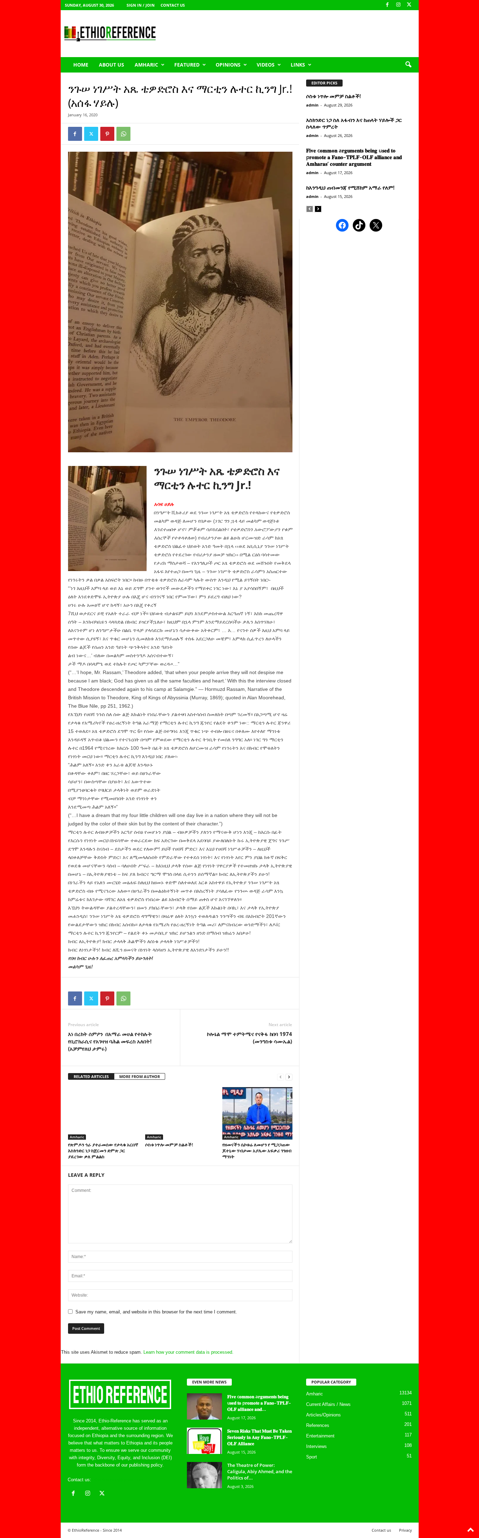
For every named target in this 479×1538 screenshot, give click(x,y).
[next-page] (288, 1076)
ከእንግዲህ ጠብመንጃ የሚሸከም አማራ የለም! (350, 187)
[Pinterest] (107, 134)
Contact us (173, 5)
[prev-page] (280, 1076)
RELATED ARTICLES (91, 1076)
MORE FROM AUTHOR (139, 1076)
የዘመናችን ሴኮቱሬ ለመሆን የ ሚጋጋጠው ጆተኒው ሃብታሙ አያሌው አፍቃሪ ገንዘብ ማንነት (256, 1150)
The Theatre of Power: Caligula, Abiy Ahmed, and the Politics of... (259, 1471)
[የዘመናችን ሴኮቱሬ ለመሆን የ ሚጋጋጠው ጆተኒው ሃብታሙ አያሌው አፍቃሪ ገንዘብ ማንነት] (257, 1113)
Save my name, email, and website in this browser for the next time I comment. (156, 1311)
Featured (187, 64)
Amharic (146, 64)
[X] (409, 5)
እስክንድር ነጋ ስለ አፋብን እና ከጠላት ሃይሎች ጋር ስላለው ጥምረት (354, 123)
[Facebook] (387, 5)
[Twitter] (91, 134)
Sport (311, 1457)
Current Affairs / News (328, 1404)
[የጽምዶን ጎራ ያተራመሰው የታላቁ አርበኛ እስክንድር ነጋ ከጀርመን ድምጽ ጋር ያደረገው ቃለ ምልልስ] (103, 1113)
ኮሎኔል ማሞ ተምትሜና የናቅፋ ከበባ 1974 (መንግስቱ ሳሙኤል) (249, 1037)
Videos (266, 64)
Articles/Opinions (323, 1414)
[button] (408, 65)
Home (80, 64)
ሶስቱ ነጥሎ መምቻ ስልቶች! (169, 1144)
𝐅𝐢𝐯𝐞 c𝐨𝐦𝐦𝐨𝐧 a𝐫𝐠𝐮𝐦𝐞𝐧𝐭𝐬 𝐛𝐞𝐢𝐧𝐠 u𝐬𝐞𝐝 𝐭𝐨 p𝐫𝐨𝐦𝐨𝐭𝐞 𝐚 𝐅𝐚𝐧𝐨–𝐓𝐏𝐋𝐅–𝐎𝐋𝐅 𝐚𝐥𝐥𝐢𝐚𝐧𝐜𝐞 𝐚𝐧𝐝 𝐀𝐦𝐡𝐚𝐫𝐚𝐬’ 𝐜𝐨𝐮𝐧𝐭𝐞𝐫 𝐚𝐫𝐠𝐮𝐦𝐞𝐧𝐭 (354, 157)
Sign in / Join (141, 5)
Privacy (405, 1530)
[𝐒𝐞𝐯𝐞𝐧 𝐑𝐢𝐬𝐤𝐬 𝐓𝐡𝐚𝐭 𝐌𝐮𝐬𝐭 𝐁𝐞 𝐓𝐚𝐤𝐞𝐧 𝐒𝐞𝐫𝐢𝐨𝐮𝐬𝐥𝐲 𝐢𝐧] (204, 1441)
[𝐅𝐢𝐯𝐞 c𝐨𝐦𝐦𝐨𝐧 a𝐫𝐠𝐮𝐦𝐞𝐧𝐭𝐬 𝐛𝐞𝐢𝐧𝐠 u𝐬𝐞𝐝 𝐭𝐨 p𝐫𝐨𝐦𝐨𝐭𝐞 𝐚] (204, 1406)
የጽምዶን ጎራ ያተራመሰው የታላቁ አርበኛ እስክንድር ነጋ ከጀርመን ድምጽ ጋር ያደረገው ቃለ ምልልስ (103, 1150)
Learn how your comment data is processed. (188, 1352)
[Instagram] (398, 5)
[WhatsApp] (123, 134)
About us (111, 64)
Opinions (228, 64)
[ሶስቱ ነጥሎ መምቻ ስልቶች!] (180, 1113)
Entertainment (320, 1436)
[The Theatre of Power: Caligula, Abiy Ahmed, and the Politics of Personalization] (204, 1475)
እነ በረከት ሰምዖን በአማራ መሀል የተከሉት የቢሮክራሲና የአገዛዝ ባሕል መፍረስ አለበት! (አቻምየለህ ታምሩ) (110, 1041)
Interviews (316, 1446)
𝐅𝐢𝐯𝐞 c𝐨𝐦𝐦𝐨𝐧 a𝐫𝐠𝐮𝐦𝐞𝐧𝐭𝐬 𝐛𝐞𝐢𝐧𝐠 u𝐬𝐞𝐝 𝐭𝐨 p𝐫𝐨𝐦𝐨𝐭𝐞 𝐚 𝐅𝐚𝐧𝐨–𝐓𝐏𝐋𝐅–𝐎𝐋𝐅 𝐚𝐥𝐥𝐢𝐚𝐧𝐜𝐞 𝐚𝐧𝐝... (259, 1402)
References (317, 1425)
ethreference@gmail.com (118, 1479)
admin (312, 105)
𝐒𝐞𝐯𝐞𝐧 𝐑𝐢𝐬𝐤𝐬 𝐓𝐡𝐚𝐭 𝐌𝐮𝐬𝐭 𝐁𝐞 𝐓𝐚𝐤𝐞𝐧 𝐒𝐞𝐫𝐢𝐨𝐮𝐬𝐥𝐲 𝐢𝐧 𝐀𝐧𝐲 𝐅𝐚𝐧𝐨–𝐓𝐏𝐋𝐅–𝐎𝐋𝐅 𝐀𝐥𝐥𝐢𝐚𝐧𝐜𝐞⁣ (259, 1437)
